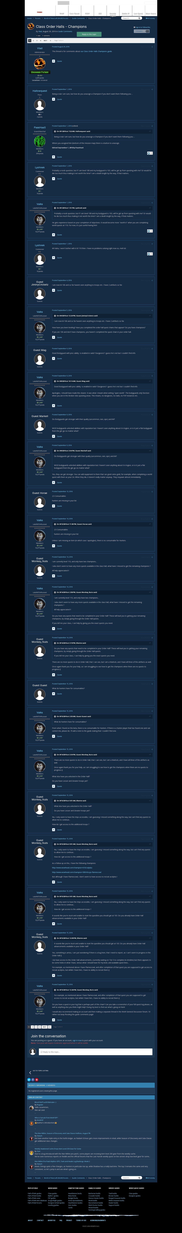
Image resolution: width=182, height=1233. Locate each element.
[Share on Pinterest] (36, 1079)
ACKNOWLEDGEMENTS (98, 1220)
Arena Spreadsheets (75, 1200)
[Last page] (50, 40)
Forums (39, 18)
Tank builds (113, 1193)
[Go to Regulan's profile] (31, 1108)
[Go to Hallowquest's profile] (39, 104)
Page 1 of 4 (58, 40)
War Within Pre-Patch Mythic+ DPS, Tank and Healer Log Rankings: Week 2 (62, 1161)
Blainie (79, 643)
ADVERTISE (51, 1220)
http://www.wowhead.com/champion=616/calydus (72, 867)
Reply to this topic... (51, 1052)
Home (30, 18)
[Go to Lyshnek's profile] (39, 181)
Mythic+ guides (53, 1196)
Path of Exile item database (37, 1200)
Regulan (40, 1105)
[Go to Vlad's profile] (30, 26)
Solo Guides (72, 1205)
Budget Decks (73, 1198)
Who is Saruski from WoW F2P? (46, 1118)
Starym (39, 1136)
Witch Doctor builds (95, 1205)
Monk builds (93, 1200)
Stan (38, 1151)
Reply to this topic (89, 34)
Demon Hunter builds (96, 1198)
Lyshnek (40, 167)
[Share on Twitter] (29, 1079)
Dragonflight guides (55, 1200)
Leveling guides (53, 1205)
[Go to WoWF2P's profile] (31, 1123)
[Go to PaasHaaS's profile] (39, 141)
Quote (59, 61)
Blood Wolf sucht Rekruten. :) (45, 1102)
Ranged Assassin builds (117, 1198)
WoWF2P (40, 1120)
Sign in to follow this (142, 27)
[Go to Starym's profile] (31, 1139)
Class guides (52, 1193)
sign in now (77, 1040)
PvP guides (52, 1198)
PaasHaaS (40, 127)
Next (45, 40)
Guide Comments (79, 18)
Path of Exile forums (35, 1203)
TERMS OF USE (81, 1220)
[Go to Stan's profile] (31, 1153)
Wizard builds (93, 1208)
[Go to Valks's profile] (39, 219)
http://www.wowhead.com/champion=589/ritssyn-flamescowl (76, 872)
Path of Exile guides (34, 1193)
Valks (40, 204)
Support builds (114, 1205)
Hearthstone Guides (75, 1203)
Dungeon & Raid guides (56, 1203)
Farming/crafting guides (97, 1210)
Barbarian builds (94, 1193)
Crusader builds (94, 1196)
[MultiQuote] (53, 61)
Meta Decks (72, 1196)
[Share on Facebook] (33, 1079)
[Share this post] (152, 47)
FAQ (60, 1220)
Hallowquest (40, 90)
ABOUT (30, 1220)
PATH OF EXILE (33, 1188)
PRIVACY (69, 1220)
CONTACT (40, 1220)
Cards (70, 1208)
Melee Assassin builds (116, 1200)
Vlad (40, 31)
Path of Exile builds (34, 1196)
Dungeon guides (134, 1196)
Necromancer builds (96, 1203)
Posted (60, 47)
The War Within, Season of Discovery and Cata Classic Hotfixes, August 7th (63, 1133)
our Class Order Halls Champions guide (96, 51)
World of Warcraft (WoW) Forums (57, 18)
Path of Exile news (34, 1198)
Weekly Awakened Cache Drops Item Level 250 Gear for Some (58, 1149)
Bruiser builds (113, 1196)
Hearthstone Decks (75, 1193)
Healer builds (113, 1203)
